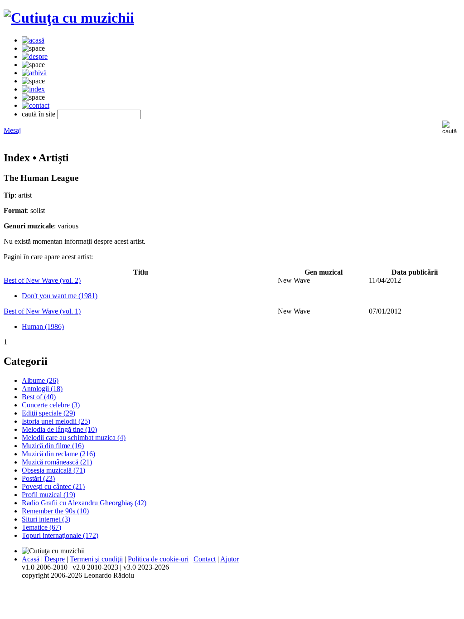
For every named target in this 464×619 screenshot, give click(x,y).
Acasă (30, 559)
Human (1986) (43, 326)
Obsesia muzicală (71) (53, 470)
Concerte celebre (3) (51, 405)
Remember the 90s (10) (55, 511)
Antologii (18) (42, 388)
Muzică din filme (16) (53, 446)
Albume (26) (40, 380)
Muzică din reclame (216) (58, 454)
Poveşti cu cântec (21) (53, 486)
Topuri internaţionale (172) (60, 535)
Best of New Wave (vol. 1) (42, 311)
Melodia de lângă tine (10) (59, 429)
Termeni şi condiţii (96, 559)
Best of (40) (39, 397)
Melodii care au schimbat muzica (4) (74, 437)
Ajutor (229, 559)
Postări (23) (38, 478)
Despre (54, 559)
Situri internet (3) (46, 519)
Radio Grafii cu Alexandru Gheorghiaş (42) (84, 503)
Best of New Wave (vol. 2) (42, 280)
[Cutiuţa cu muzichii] (69, 18)
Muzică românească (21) (57, 462)
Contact (204, 559)
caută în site (38, 114)
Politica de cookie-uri (158, 559)
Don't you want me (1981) (59, 296)
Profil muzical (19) (48, 494)
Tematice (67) (41, 527)
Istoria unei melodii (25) (56, 421)
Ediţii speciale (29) (48, 413)
